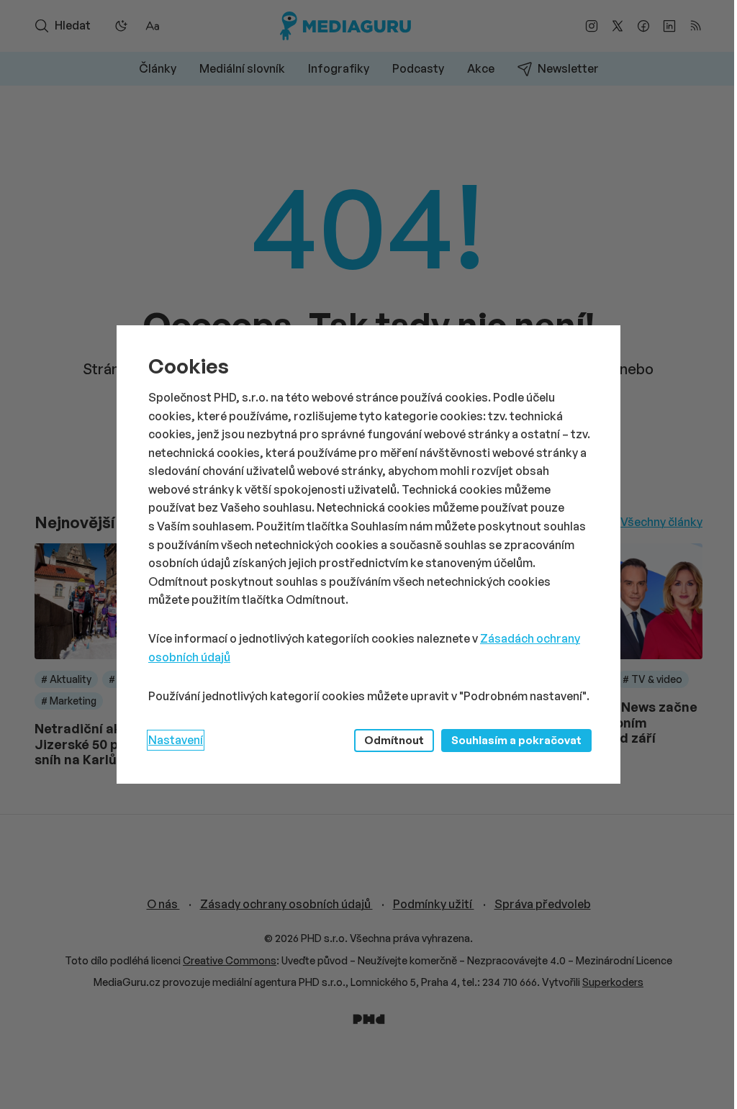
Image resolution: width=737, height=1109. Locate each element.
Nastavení (175, 740)
